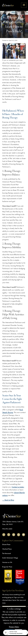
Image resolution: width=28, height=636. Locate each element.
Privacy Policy (14, 626)
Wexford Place (7, 549)
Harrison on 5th (7, 562)
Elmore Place (6, 544)
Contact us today (18, 487)
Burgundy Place (7, 567)
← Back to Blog (8, 500)
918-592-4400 (7, 529)
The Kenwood (6, 553)
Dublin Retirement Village (10, 558)
